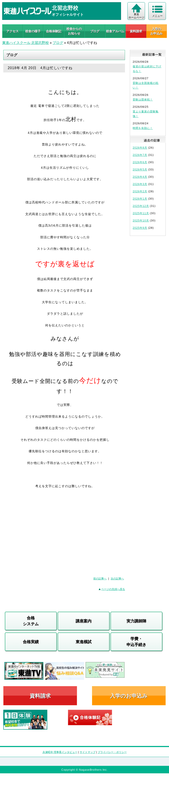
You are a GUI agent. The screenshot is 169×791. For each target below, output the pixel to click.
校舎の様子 (33, 31)
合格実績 (31, 642)
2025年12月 (141, 206)
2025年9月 (140, 227)
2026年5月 (140, 169)
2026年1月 (140, 198)
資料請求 (136, 31)
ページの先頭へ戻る (113, 589)
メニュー (157, 15)
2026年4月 (140, 176)
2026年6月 (140, 162)
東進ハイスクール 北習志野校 (25, 43)
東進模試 (84, 642)
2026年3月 (140, 184)
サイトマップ (88, 752)
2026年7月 (140, 155)
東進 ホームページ (136, 16)
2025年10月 (141, 220)
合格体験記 (53, 31)
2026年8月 (140, 147)
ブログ (94, 31)
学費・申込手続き (136, 641)
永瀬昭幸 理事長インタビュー (59, 752)
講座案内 (84, 621)
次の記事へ (117, 578)
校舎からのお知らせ (74, 31)
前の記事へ (100, 578)
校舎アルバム (115, 31)
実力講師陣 (136, 621)
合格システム (31, 621)
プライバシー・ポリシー (112, 752)
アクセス (12, 31)
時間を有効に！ (143, 128)
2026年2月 (140, 191)
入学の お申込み (156, 31)
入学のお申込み (129, 696)
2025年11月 (141, 213)
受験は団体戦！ (143, 99)
